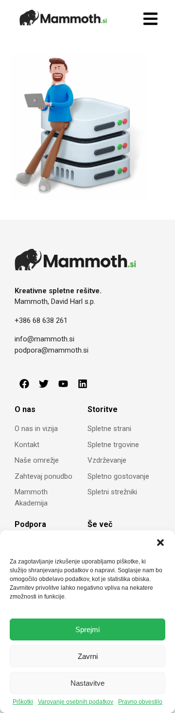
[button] (160, 542)
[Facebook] (24, 384)
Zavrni (88, 656)
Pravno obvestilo (140, 702)
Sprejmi (87, 629)
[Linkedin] (82, 384)
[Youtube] (63, 384)
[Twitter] (43, 384)
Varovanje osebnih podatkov (75, 702)
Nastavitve (87, 683)
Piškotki (23, 702)
